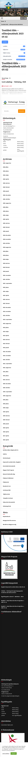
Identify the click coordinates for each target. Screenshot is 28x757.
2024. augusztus (7, 247)
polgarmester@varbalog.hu (9, 137)
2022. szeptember (7, 319)
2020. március (6, 415)
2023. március (6, 299)
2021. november (7, 355)
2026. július (5, 167)
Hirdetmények (6, 458)
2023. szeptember (7, 283)
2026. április (6, 179)
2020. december (7, 383)
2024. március (6, 263)
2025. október (6, 199)
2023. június (6, 287)
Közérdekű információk (9, 466)
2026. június (6, 171)
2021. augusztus (7, 367)
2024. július (5, 251)
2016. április (6, 439)
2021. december (7, 351)
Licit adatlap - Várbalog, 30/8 (14, 82)
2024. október (6, 243)
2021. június (6, 375)
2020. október (6, 387)
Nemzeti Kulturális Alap (9, 474)
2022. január (6, 347)
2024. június (6, 255)
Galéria (5, 454)
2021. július (5, 371)
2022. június (6, 327)
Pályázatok (6, 482)
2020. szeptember (7, 391)
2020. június (6, 403)
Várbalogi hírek (7, 506)
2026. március (6, 183)
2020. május (6, 407)
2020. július (5, 399)
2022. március (6, 339)
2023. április (6, 295)
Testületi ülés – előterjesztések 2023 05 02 (13, 33)
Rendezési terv (7, 486)
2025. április (6, 219)
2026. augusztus (7, 163)
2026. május (6, 175)
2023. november (7, 275)
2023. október (6, 279)
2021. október (6, 359)
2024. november (7, 239)
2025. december (7, 195)
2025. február (6, 227)
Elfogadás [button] (14, 753)
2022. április (6, 335)
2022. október (6, 315)
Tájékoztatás (6, 494)
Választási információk (9, 502)
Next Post (5, 78)
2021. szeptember (7, 363)
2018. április (6, 431)
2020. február (6, 419)
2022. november (7, 311)
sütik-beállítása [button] (5, 753)
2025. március (6, 223)
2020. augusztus (7, 395)
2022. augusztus (7, 323)
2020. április (6, 411)
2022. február (6, 343)
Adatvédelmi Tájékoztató (7, 725)
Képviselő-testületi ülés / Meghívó (12, 462)
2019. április (6, 427)
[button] (21, 18)
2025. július (5, 207)
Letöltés (5, 42)
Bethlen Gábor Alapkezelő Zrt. (11, 450)
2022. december (7, 307)
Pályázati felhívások (8, 478)
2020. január (6, 423)
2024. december (7, 235)
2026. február (6, 187)
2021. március (6, 379)
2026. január (6, 191)
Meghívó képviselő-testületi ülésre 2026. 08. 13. (13, 587)
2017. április (6, 435)
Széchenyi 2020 (6, 490)
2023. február (6, 303)
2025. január (6, 231)
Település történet (8, 498)
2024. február (6, 267)
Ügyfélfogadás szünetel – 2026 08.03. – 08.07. (12, 596)
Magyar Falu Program (8, 470)
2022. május (6, 331)
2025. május (6, 215)
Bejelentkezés (6, 516)
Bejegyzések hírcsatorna (9, 520)
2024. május (6, 259)
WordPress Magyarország (9, 524)
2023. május (6, 291)
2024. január (6, 271)
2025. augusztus (7, 203)
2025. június (6, 211)
